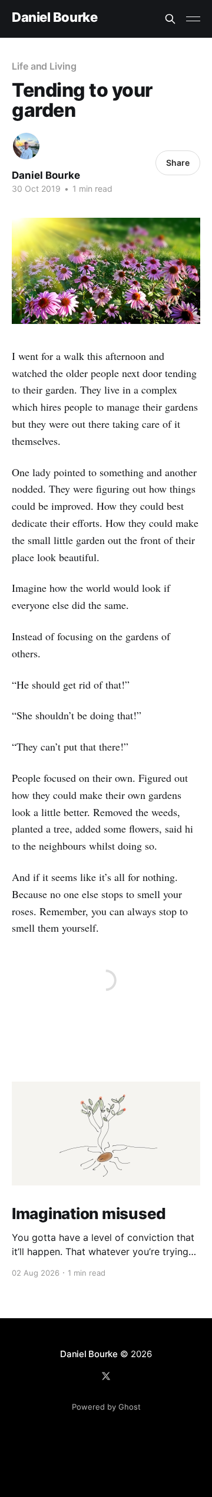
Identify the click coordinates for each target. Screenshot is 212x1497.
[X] (106, 1376)
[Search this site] (170, 18)
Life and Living (44, 66)
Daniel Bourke (54, 17)
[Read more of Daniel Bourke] (26, 146)
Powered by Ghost (106, 1406)
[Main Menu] (193, 19)
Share (178, 163)
